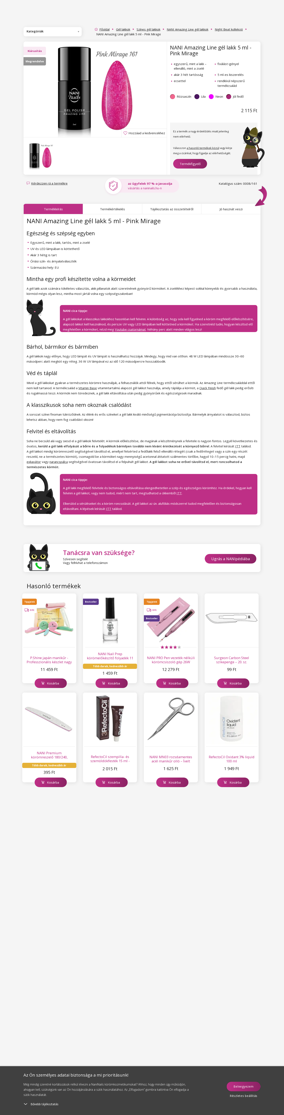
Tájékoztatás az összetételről (171, 209)
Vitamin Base (87, 388)
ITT (237, 446)
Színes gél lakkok (148, 29)
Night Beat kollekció (229, 29)
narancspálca (58, 462)
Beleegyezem (243, 1086)
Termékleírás (53, 209)
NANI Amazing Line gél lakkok (187, 29)
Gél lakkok (123, 29)
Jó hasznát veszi (231, 209)
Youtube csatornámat (130, 329)
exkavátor (34, 462)
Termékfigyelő (190, 164)
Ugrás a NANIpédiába (230, 558)
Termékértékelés (112, 209)
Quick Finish (207, 388)
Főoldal (104, 29)
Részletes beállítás (243, 1096)
